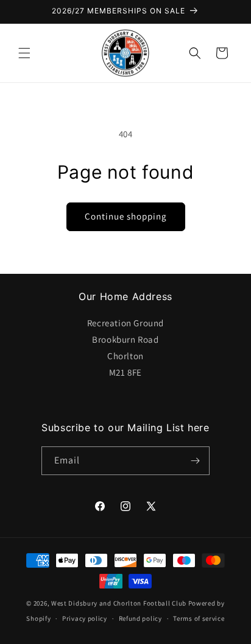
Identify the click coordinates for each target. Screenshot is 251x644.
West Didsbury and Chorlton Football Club (118, 603)
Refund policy (140, 618)
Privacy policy (84, 618)
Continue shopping (126, 216)
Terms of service (198, 618)
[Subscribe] (195, 460)
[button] (24, 53)
